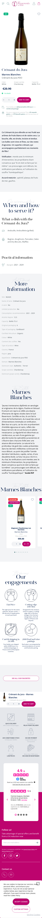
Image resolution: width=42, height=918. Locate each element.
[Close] (38, 883)
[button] (14, 552)
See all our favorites (21, 678)
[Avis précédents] (7, 799)
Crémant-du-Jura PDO (12, 77)
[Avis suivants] (34, 799)
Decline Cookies (33, 915)
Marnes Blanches (11, 74)
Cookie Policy (15, 895)
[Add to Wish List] (39, 14)
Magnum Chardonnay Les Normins (21, 529)
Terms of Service (6, 851)
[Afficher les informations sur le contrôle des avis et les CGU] (34, 782)
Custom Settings (21, 909)
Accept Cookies (21, 902)
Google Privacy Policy (29, 849)
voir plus (24, 800)
